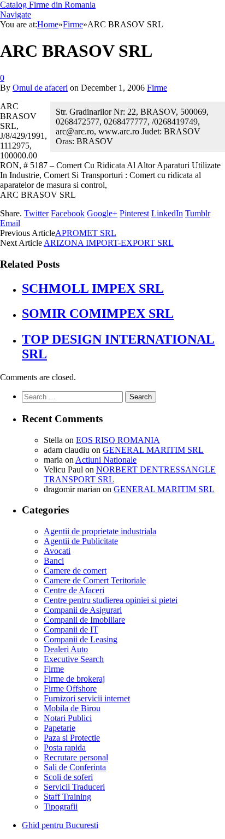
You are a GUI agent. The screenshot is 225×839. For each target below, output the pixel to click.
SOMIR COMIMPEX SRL (98, 313)
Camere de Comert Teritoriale (95, 580)
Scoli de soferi (68, 777)
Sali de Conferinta (75, 767)
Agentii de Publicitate (81, 541)
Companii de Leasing (80, 639)
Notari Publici (68, 718)
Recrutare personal (76, 757)
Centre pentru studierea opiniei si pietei (110, 600)
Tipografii (61, 806)
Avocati (57, 551)
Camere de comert (75, 570)
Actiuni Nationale (106, 459)
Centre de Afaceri (74, 590)
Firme (157, 87)
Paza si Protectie (72, 737)
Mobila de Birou (72, 708)
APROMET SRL (85, 233)
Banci (54, 560)
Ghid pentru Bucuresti (60, 825)
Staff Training (67, 796)
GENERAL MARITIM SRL (153, 449)
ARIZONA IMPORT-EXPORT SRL (109, 242)
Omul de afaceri (40, 87)
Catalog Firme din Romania (48, 4)
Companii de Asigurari (83, 610)
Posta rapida (65, 747)
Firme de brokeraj (74, 678)
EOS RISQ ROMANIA (118, 440)
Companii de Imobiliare (84, 619)
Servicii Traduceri (74, 786)
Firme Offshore (70, 688)
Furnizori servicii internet (87, 698)
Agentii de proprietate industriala (100, 531)
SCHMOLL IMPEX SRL (93, 288)
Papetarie (59, 727)
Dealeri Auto (66, 649)
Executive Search (74, 659)
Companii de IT (71, 629)
